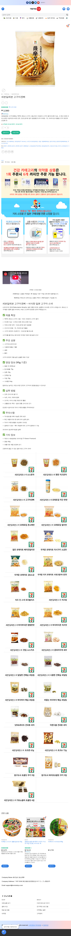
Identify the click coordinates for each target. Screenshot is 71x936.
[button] (3, 932)
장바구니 (6, 132)
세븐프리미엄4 (53, 146)
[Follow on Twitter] (35, 2)
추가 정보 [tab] (7, 162)
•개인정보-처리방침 (35, 925)
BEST (5, 146)
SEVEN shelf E (11, 146)
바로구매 (16, 132)
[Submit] (67, 14)
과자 (7, 141)
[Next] (66, 58)
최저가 (60, 146)
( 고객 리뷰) (12, 107)
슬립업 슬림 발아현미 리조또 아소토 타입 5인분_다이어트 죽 (35, 842)
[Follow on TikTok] (33, 2)
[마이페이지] (64, 8)
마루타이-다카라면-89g (55, 841)
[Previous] (4, 58)
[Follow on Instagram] (30, 2)
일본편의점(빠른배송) (61, 141)
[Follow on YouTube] (38, 2)
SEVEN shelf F (19, 146)
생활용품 (31, 18)
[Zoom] (3, 90)
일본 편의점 (51, 18)
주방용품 (61, 18)
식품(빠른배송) (15, 94)
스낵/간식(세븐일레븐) (32, 141)
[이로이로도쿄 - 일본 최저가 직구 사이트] (35, 9)
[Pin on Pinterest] (12, 151)
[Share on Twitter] (6, 151)
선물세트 (40, 18)
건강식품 (8, 18)
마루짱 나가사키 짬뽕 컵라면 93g (11, 841)
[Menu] (2, 8)
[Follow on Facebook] (27, 2)
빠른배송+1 (26, 146)
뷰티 (23, 18)
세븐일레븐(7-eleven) (20, 141)
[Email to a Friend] (9, 151)
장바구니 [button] (5, 866)
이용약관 (45, 925)
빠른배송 (6, 94)
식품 (16, 18)
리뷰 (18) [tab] (13, 162)
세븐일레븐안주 (45, 146)
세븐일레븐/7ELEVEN (35, 146)
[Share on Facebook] (2, 151)
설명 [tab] (2, 162)
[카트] (68, 8)
